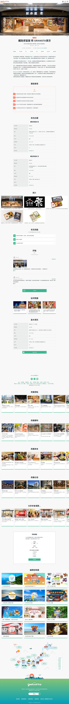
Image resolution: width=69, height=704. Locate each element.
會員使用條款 (30, 698)
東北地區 (46, 655)
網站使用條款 (23, 698)
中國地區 (22, 658)
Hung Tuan (17, 277)
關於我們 (18, 698)
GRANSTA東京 (17, 71)
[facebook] (32, 379)
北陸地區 (34, 655)
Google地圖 (31, 167)
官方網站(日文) (31, 150)
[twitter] (34, 379)
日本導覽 (22, 382)
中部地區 (34, 667)
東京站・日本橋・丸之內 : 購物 (19, 383)
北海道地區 (55, 647)
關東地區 (27, 382)
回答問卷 (34, 559)
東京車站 (31, 56)
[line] (37, 379)
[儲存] (67, 36)
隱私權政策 (37, 698)
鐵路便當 (25, 71)
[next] (68, 403)
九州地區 (13, 659)
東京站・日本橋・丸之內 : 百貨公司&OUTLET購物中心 (36, 383)
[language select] (63, 1)
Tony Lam (17, 257)
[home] (4, 2)
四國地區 (24, 667)
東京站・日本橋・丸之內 (44, 382)
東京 (18, 61)
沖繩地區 (19, 647)
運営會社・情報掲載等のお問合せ (47, 698)
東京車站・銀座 (36, 382)
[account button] (65, 1)
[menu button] (67, 1)
